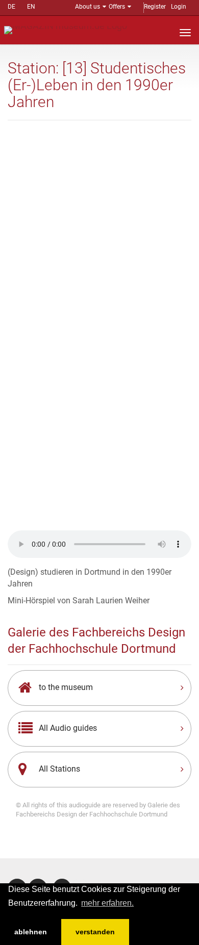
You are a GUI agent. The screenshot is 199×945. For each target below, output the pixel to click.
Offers (117, 6)
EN (31, 6)
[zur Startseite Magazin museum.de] (65, 29)
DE (11, 6)
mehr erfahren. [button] (107, 903)
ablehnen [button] (30, 932)
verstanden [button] (95, 932)
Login (178, 6)
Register (155, 6)
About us (87, 6)
